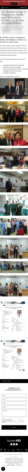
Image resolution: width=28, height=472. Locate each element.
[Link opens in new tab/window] (11, 444)
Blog (6, 26)
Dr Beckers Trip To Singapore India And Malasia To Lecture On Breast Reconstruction (12, 28)
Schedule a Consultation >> (14, 389)
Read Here (14, 3)
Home (2, 26)
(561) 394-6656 (6, 7)
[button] (3, 469)
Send (14, 427)
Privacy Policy (14, 456)
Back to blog (7, 381)
